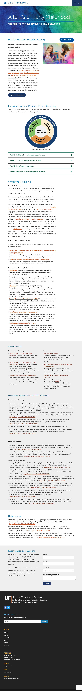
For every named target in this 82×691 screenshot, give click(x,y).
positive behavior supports (45, 209)
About (6, 632)
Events (6, 640)
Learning (7, 637)
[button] (75, 3)
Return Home (67, 40)
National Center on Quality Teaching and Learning (29, 219)
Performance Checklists (51, 353)
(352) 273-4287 (8, 666)
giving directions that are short (29, 73)
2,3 (35, 89)
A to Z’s (6, 642)
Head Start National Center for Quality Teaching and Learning (29, 259)
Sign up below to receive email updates (15, 617)
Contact (6, 645)
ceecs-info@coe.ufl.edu (11, 678)
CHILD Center (17, 229)
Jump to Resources (17, 95)
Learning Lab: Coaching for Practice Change (22, 375)
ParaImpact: (13, 270)
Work (6, 635)
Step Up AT (12, 286)
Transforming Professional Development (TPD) (24, 312)
